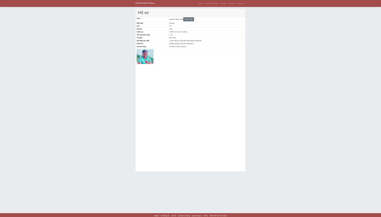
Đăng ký (240, 3)
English (200, 3)
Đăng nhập (232, 3)
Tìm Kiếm (223, 3)
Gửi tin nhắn (189, 19)
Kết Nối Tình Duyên (211, 3)
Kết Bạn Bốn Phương (144, 3)
